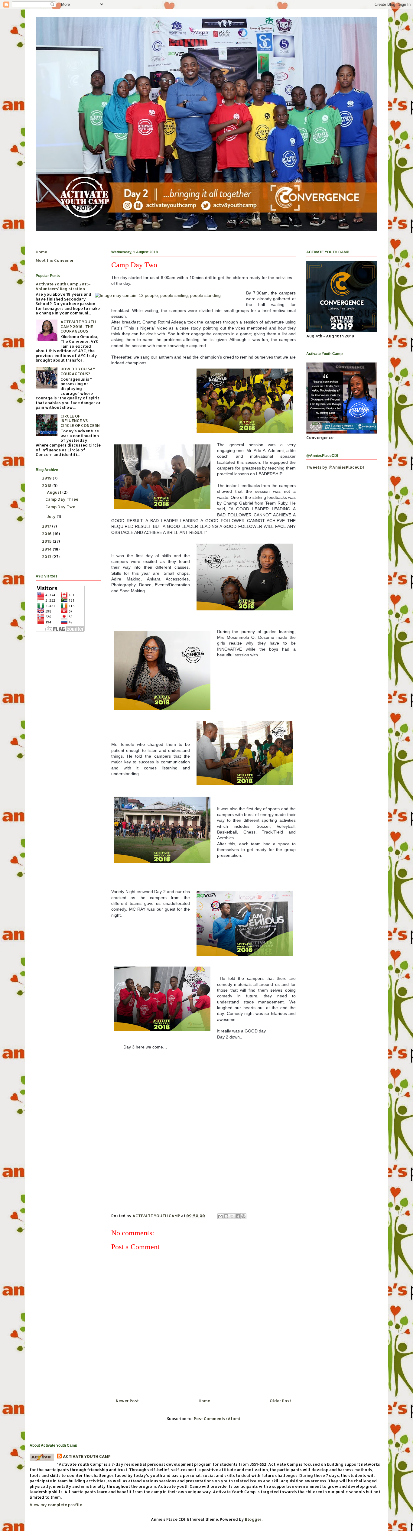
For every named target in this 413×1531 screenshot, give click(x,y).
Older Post (280, 1400)
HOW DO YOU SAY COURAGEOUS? (77, 371)
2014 (47, 549)
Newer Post (127, 1400)
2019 (47, 478)
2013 (47, 556)
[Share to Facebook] (238, 1216)
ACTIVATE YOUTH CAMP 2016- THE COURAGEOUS (78, 326)
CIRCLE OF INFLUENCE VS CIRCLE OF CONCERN (80, 421)
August (54, 492)
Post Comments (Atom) (217, 1418)
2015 (47, 541)
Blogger (253, 1519)
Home (204, 1400)
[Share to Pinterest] (243, 1216)
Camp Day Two (60, 506)
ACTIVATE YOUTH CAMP (87, 1456)
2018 (47, 485)
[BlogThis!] (226, 1216)
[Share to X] (232, 1216)
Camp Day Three (61, 499)
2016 (47, 533)
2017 (47, 526)
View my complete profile (56, 1504)
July (52, 516)
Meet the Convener (55, 260)
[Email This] (220, 1216)
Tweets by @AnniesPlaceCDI (335, 467)
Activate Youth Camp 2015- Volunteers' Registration (63, 286)
